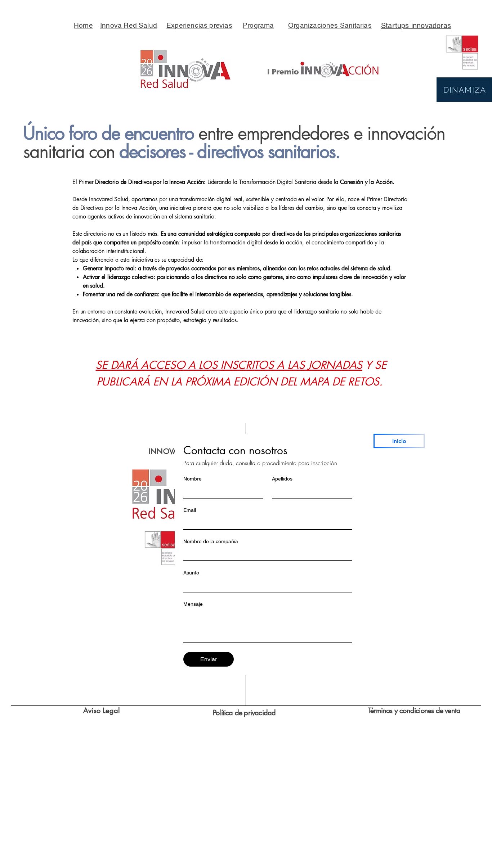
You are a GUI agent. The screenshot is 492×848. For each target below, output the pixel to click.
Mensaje (193, 604)
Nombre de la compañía (210, 541)
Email (189, 510)
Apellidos (282, 479)
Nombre (192, 479)
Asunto (191, 573)
